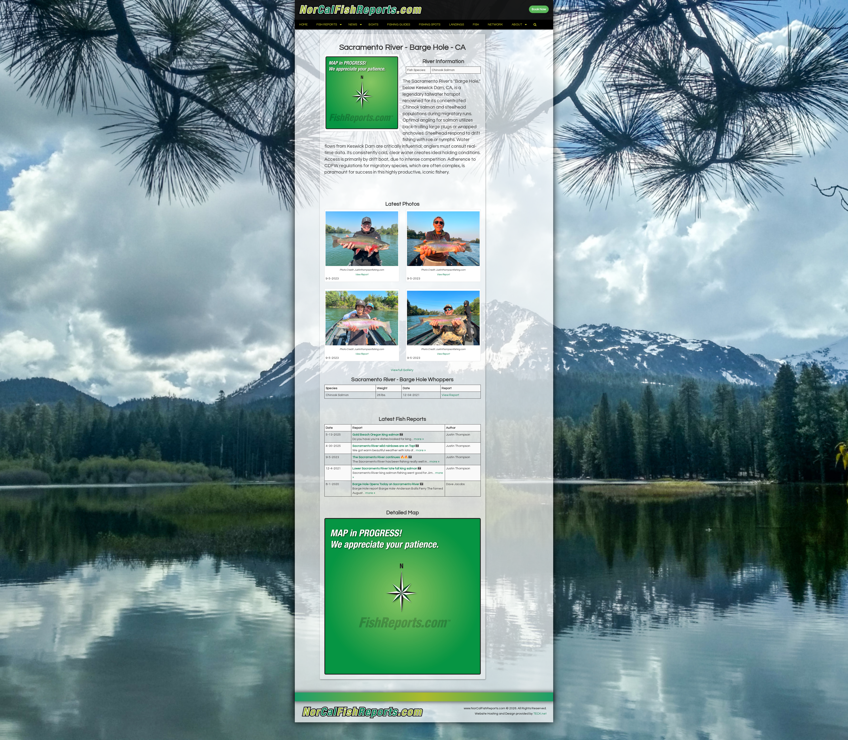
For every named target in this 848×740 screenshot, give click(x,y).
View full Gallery (402, 370)
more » (419, 439)
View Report (361, 274)
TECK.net (540, 713)
